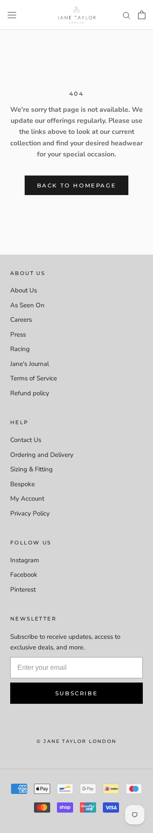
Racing (20, 349)
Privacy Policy (30, 513)
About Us (23, 290)
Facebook (23, 574)
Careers (21, 319)
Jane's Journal (29, 364)
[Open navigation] (12, 14)
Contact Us (25, 440)
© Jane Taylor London (76, 741)
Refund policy (29, 393)
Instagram (24, 560)
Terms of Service (33, 378)
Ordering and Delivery (42, 454)
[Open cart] (141, 15)
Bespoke (22, 484)
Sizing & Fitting (31, 469)
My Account (27, 498)
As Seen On (27, 305)
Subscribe (76, 693)
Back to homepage (76, 185)
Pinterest (23, 589)
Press (18, 334)
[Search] (126, 15)
